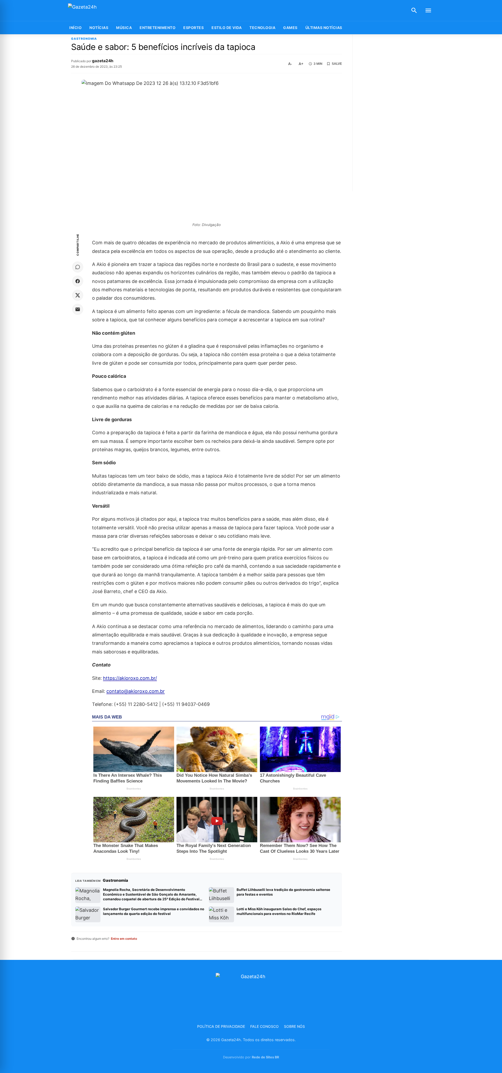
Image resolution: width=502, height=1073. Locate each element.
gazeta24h (102, 60)
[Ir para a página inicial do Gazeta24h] (100, 10)
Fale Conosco (264, 1026)
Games (290, 27)
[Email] (77, 309)
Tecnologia (262, 27)
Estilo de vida (227, 27)
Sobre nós (294, 1026)
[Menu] (428, 10)
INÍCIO (75, 27)
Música (124, 27)
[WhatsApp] (77, 267)
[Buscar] (414, 10)
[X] (77, 295)
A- (290, 64)
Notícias (98, 27)
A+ (301, 64)
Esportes (193, 27)
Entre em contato (124, 939)
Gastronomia (84, 38)
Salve (337, 64)
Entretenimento (157, 27)
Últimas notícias (323, 27)
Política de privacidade (221, 1026)
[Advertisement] (396, 112)
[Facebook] (77, 281)
